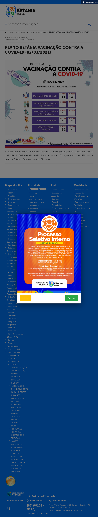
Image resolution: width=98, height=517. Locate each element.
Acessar (71, 298)
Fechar (25, 298)
